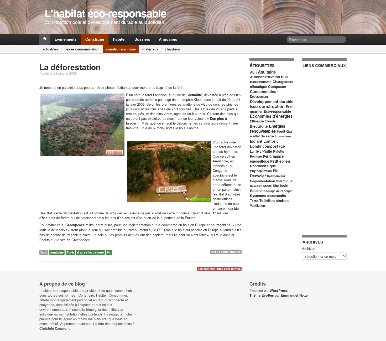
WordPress (279, 290)
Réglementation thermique (271, 181)
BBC (284, 77)
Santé (267, 185)
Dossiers (142, 39)
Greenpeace (75, 225)
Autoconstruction (265, 76)
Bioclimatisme (261, 82)
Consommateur (264, 91)
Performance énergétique (267, 159)
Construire (94, 39)
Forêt (70, 252)
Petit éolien (280, 161)
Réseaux (256, 186)
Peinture (256, 156)
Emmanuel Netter (295, 295)
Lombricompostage (267, 146)
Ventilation (257, 205)
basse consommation (82, 49)
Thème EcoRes (261, 295)
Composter (277, 86)
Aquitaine (57, 252)
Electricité (259, 126)
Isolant (256, 141)
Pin (109, 252)
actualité (195, 94)
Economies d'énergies (271, 116)
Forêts (44, 240)
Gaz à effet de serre (90, 252)
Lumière (255, 151)
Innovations (283, 136)
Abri (253, 72)
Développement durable (271, 101)
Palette (278, 151)
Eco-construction (267, 106)
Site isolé (280, 185)
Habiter (119, 39)
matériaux (150, 49)
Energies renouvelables (267, 128)
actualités (50, 49)
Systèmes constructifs (268, 195)
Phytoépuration (261, 171)
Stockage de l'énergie (277, 191)
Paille (267, 151)
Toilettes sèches (274, 200)
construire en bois (121, 49)
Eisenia (270, 121)
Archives (308, 248)
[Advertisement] (323, 148)
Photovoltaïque (263, 165)
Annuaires (168, 39)
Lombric (271, 141)
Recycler (258, 176)
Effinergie (257, 121)
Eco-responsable (277, 111)
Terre (254, 200)
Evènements (66, 39)
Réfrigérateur (276, 176)
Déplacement (259, 96)
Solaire (256, 190)
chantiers (172, 49)
